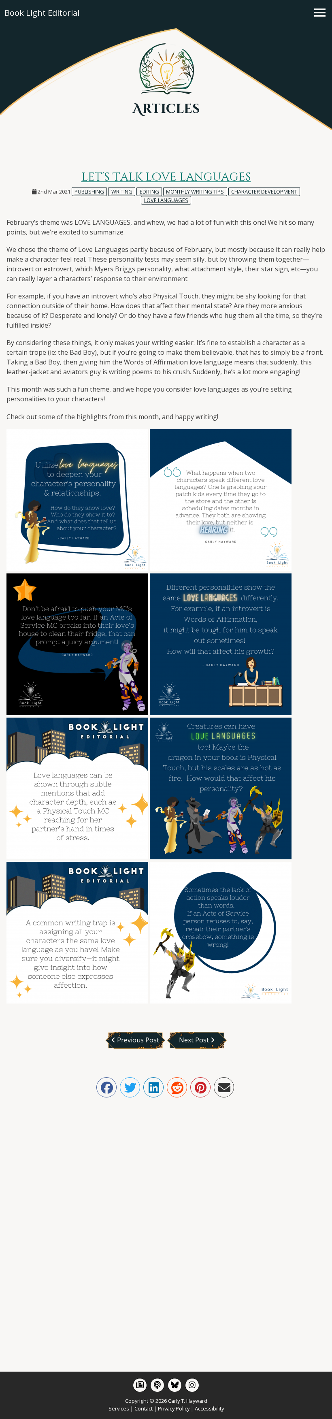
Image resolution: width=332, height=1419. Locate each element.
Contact (143, 1408)
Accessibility (209, 1408)
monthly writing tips (195, 191)
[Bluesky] (175, 1385)
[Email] (224, 1087)
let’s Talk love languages (166, 177)
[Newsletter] (140, 1385)
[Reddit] (177, 1087)
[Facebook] (106, 1087)
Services (119, 1408)
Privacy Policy (173, 1408)
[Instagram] (192, 1385)
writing (121, 191)
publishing (89, 191)
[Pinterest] (200, 1087)
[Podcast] (157, 1385)
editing (149, 191)
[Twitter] (130, 1087)
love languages (166, 200)
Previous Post (137, 1039)
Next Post (195, 1039)
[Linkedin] (153, 1087)
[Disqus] (166, 1222)
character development (264, 191)
